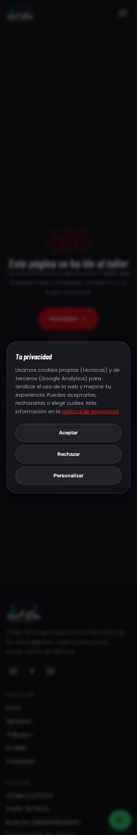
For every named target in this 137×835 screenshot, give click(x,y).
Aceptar (68, 432)
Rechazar (68, 454)
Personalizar (69, 475)
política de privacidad (90, 411)
